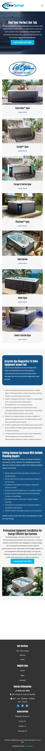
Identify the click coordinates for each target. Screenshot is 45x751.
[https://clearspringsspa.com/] (13, 5)
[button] (42, 6)
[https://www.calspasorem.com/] (22, 69)
